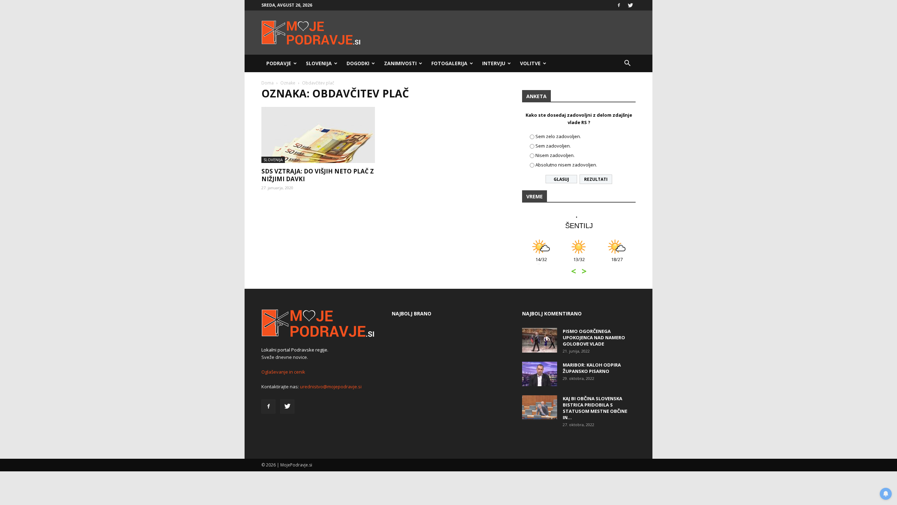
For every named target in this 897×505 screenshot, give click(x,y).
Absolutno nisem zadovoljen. (566, 165)
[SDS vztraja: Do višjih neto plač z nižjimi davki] (318, 135)
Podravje (278, 63)
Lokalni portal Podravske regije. (294, 350)
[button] (627, 63)
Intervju (493, 63)
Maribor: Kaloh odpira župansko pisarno (592, 368)
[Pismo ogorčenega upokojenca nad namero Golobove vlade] (539, 340)
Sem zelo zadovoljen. (558, 136)
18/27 (617, 263)
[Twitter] (630, 5)
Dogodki (358, 63)
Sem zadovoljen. (553, 146)
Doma (267, 83)
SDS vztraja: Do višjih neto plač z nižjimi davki (317, 175)
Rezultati (596, 179)
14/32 (541, 263)
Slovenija (319, 63)
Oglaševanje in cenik (283, 372)
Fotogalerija (449, 63)
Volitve (530, 63)
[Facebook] (619, 5)
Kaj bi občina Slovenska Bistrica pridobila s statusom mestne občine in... (595, 408)
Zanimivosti (400, 63)
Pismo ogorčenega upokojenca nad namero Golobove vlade (594, 337)
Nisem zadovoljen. (555, 155)
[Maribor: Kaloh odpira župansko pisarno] (539, 374)
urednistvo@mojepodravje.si (331, 386)
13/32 (579, 263)
